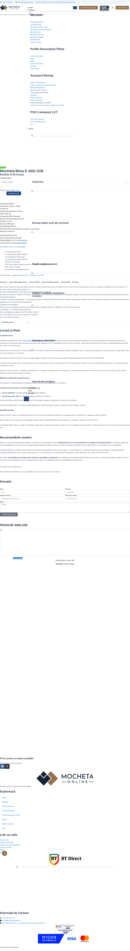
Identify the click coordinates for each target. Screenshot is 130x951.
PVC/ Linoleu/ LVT (8, 806)
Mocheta (12, 15)
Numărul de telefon (71, 495)
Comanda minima (6, 178)
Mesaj (2, 502)
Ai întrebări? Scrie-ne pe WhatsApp (12, 247)
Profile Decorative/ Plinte (11, 815)
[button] (1, 548)
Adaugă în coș (14, 193)
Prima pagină (4, 15)
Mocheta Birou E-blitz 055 (65, 560)
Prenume (68, 489)
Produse (31, 10)
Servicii (30, 129)
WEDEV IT (23, 947)
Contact (31, 393)
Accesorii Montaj (8, 811)
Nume (2, 489)
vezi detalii (22, 243)
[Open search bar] (113, 7)
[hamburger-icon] (75, 7)
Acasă (30, 7)
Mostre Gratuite (34, 388)
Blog (30, 391)
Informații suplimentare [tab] (18, 282)
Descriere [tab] (3, 282)
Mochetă (5, 802)
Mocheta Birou (21, 15)
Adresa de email (5, 495)
